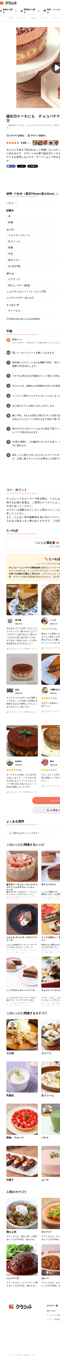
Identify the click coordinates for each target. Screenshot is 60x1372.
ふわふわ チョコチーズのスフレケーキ (22, 938)
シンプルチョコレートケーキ (20, 990)
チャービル (14, 310)
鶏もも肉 (11, 1231)
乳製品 (10, 1095)
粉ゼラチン (14, 260)
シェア (12, 166)
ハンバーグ (12, 1278)
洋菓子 (10, 1179)
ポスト (22, 166)
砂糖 (10, 222)
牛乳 (10, 253)
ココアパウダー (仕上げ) (20, 297)
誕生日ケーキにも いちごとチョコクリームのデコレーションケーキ (22, 886)
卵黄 (10, 247)
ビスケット (14, 279)
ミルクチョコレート (19, 235)
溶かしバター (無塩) (19, 285)
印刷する (34, 166)
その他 (10, 1053)
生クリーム (14, 241)
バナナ (10, 203)
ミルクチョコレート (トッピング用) (26, 291)
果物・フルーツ (15, 1137)
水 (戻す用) (14, 266)
